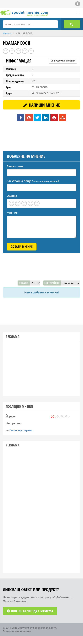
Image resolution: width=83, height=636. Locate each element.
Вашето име (15, 166)
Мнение (12, 213)
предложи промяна (64, 60)
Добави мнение (22, 246)
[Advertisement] (41, 135)
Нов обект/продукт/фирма (31, 611)
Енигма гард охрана (20, 430)
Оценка (12, 195)
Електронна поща (33, 181)
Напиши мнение (44, 105)
